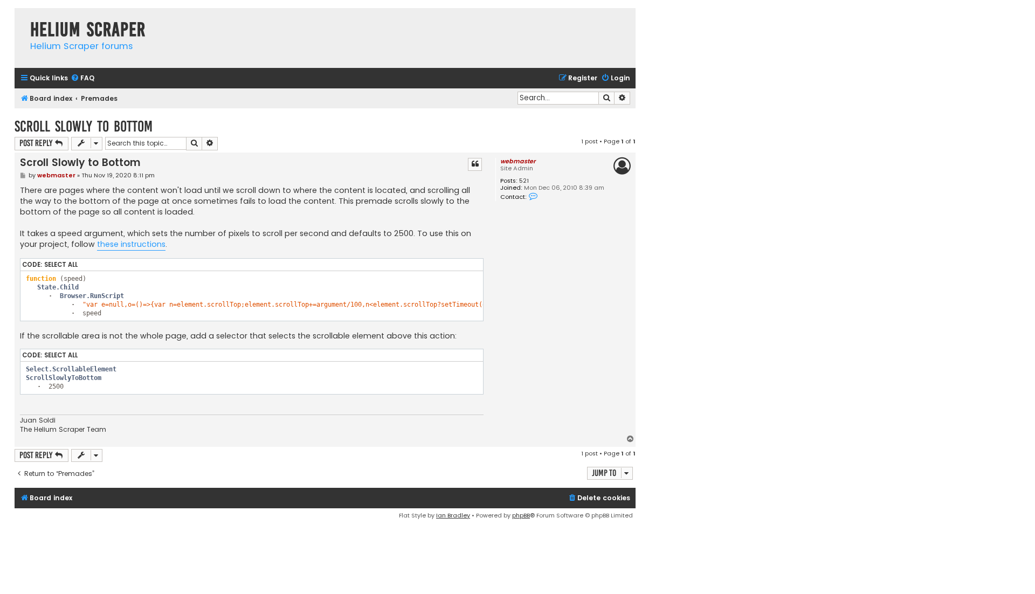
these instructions (131, 244)
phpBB (521, 515)
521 (524, 180)
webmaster (517, 161)
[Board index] (19, 18)
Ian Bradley (453, 515)
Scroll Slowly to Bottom (84, 126)
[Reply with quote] (475, 164)
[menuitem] (82, 78)
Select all (61, 264)
